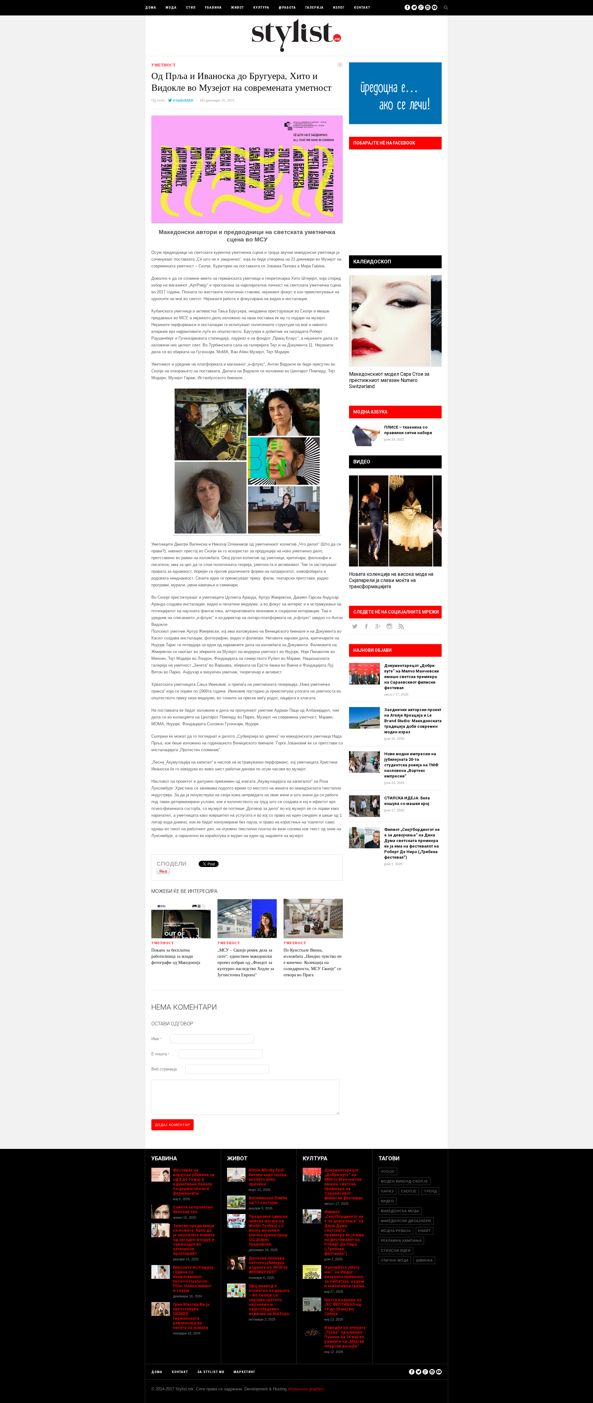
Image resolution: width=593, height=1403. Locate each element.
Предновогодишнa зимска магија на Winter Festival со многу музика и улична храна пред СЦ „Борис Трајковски (268, 1230)
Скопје (409, 1191)
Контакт (362, 8)
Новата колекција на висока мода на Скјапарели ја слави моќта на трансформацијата (391, 580)
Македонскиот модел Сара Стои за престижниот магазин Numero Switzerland (389, 380)
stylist (161, 100)
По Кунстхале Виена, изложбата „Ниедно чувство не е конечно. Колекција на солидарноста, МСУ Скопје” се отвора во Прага (313, 962)
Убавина (213, 8)
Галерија (314, 8)
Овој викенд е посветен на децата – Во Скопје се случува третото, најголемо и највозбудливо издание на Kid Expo (269, 1300)
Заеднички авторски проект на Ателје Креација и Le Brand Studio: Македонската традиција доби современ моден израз (413, 720)
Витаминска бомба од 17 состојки (268, 1200)
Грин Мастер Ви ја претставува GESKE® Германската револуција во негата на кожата (191, 1316)
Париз (387, 1191)
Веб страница (164, 1069)
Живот (237, 8)
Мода (171, 8)
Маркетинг (244, 1372)
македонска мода (400, 1211)
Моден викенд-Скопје (404, 1181)
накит (424, 1231)
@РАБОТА (287, 8)
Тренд (430, 1191)
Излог (339, 8)
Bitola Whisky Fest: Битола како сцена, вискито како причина (268, 1177)
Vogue (388, 1171)
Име (156, 1039)
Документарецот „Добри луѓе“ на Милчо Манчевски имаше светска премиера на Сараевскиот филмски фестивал (411, 676)
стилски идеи (396, 1250)
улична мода (395, 1260)
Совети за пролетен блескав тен (193, 1209)
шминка (424, 1260)
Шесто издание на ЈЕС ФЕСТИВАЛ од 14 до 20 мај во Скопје (342, 1306)
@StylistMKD (183, 100)
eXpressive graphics (306, 1389)
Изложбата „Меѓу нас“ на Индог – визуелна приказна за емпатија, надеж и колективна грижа (344, 1276)
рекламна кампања (401, 1240)
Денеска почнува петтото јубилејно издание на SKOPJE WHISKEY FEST (268, 1265)
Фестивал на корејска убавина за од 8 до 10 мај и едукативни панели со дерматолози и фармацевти (193, 1182)
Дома (150, 8)
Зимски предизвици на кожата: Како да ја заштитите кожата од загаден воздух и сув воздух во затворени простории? (194, 1239)
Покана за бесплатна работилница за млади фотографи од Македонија (175, 956)
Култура (261, 8)
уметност (163, 65)
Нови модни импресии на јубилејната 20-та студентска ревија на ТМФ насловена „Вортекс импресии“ (411, 765)
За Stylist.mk (210, 1372)
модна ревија (396, 1231)
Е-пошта (160, 1054)
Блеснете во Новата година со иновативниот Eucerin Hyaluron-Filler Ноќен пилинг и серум (193, 1279)
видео (387, 1201)
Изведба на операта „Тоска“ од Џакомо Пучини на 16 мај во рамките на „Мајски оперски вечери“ (345, 1336)
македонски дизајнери (406, 1221)
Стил (191, 8)
